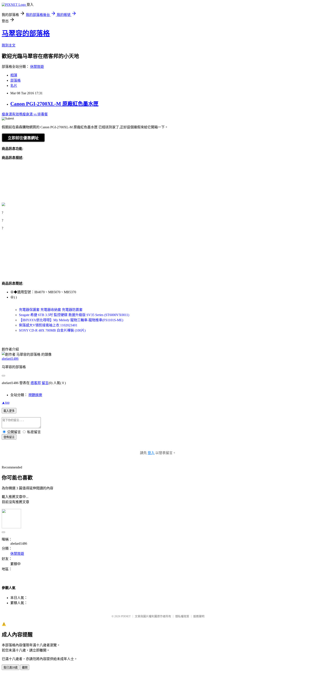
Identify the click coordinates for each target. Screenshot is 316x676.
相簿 (13, 75)
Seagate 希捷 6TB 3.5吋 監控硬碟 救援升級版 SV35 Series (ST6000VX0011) (74, 315)
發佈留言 (9, 437)
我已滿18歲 (10, 667)
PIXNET (126, 616)
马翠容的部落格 (26, 33)
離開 (25, 667)
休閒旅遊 (37, 66)
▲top (5, 402)
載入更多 (9, 410)
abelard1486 (10, 358)
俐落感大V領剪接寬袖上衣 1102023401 (48, 325)
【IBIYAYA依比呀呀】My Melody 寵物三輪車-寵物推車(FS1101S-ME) (71, 320)
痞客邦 (36, 383)
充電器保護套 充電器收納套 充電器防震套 (51, 310)
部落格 (15, 80)
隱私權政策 (182, 616)
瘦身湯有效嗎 (12, 114)
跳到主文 (8, 45)
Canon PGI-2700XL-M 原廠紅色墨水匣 (54, 104)
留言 (45, 383)
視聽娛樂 (35, 395)
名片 (13, 85)
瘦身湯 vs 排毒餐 (35, 114)
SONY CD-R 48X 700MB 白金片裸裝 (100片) (52, 330)
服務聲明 (198, 616)
